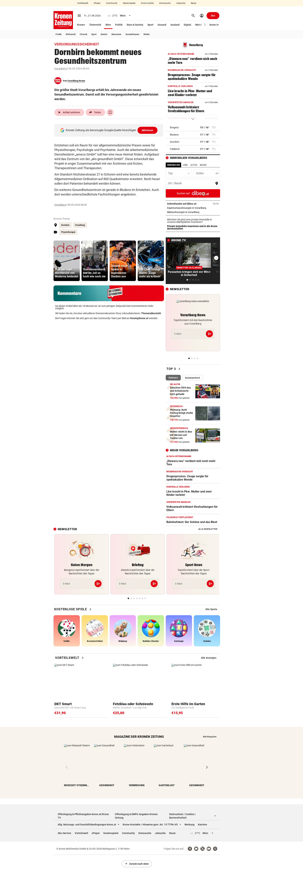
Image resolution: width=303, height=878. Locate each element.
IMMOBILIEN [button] (173, 165)
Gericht (104, 34)
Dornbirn (65, 225)
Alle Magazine (209, 736)
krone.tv (214, 24)
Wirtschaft (71, 34)
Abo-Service (64, 833)
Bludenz (174, 134)
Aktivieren (147, 130)
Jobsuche (180, 3)
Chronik (83, 34)
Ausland (175, 24)
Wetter (146, 34)
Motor (198, 24)
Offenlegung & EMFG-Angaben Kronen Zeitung (136, 816)
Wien (108, 24)
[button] (205, 24)
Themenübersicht (151, 313)
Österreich (95, 24)
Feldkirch (175, 149)
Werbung (189, 824)
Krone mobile (147, 3)
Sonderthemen (132, 34)
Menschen (116, 34)
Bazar (193, 3)
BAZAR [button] (203, 165)
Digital (187, 24)
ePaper (97, 3)
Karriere (202, 824)
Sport (150, 24)
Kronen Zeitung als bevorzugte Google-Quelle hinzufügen (109, 130)
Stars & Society (135, 24)
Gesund (162, 24)
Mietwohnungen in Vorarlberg (193, 212)
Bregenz (174, 127)
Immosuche (164, 3)
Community (111, 3)
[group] (66, 261)
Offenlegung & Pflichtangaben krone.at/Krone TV (83, 816)
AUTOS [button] (193, 165)
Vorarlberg (60, 68)
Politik (118, 24)
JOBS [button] (185, 165)
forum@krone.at (139, 318)
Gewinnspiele (129, 3)
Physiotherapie (68, 232)
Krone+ (81, 24)
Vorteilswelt (82, 3)
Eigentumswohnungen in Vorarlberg (193, 208)
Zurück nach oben (137, 864)
